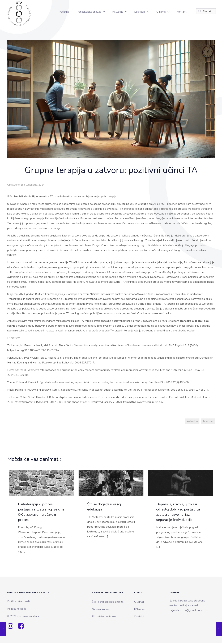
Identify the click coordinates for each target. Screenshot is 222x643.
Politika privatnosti (18, 601)
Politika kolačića (16, 608)
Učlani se (139, 609)
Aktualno (192, 421)
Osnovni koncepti (102, 609)
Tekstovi (208, 421)
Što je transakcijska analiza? (108, 602)
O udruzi (139, 602)
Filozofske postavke (104, 616)
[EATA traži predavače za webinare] (3, 629)
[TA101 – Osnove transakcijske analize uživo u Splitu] (219, 629)
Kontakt (139, 616)
